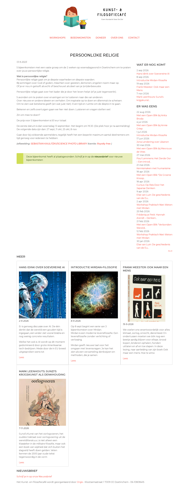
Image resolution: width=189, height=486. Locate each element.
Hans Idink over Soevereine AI (153, 73)
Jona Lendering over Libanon (153, 142)
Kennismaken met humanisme (153, 168)
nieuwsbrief (101, 156)
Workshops (57, 37)
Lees (21, 357)
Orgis (80, 482)
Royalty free (104, 143)
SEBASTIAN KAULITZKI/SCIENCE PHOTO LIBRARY (59, 143)
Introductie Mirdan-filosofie (152, 80)
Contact (134, 37)
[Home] (94, 18)
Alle (170, 251)
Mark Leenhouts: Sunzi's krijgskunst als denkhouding (42, 373)
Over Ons (117, 37)
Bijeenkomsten (80, 37)
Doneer (101, 37)
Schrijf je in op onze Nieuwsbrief (34, 476)
